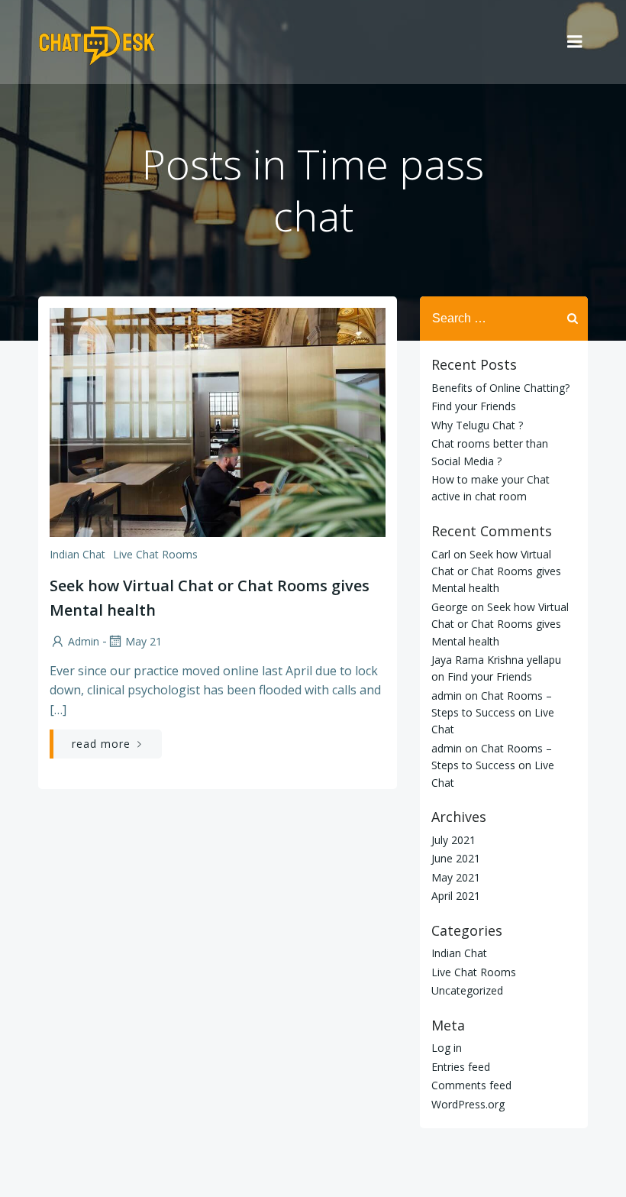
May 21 (143, 641)
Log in (446, 1047)
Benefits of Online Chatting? (500, 387)
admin (83, 641)
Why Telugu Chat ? (477, 425)
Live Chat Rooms (155, 554)
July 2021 (453, 840)
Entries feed (460, 1067)
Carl (440, 554)
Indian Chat (77, 554)
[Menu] (575, 42)
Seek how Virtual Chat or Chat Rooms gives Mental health (496, 571)
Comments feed (471, 1085)
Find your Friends (473, 406)
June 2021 (455, 858)
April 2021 (455, 895)
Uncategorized (467, 990)
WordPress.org (468, 1104)
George (449, 607)
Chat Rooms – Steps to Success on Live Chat (492, 712)
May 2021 (455, 877)
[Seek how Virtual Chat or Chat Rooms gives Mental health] (218, 420)
